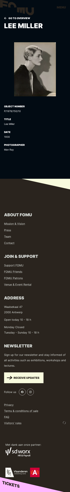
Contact (9, 243)
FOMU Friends (13, 271)
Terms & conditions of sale (21, 411)
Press (7, 230)
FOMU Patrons (13, 278)
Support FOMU (13, 265)
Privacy (9, 405)
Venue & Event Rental (17, 284)
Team (7, 236)
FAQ (6, 417)
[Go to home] (17, 8)
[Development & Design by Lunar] (64, 422)
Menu (61, 7)
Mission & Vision (14, 223)
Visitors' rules (12, 423)
